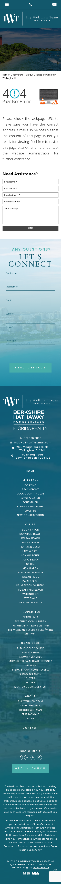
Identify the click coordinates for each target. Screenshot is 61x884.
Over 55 (30, 511)
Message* (11, 340)
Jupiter (30, 564)
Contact (30, 728)
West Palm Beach (30, 602)
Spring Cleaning (30, 674)
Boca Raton (30, 529)
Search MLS (30, 617)
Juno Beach (30, 559)
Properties (30, 612)
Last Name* (12, 286)
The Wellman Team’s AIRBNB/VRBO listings (30, 631)
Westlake (30, 598)
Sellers (30, 682)
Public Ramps (30, 652)
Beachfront (30, 489)
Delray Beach (30, 538)
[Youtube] (26, 757)
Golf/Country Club (30, 493)
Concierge (30, 643)
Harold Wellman (30, 710)
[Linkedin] (32, 757)
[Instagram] (39, 757)
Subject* (10, 313)
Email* (9, 300)
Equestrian (30, 502)
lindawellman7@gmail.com (32, 442)
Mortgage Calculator (30, 687)
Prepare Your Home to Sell (30, 669)
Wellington (30, 594)
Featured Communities (30, 621)
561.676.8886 (32, 438)
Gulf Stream (30, 542)
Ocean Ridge (30, 577)
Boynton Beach (30, 534)
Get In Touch (30, 768)
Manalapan (30, 568)
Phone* (9, 327)
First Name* (11, 273)
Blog (30, 718)
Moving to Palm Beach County (30, 661)
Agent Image (41, 867)
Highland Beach (30, 547)
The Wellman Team (30, 701)
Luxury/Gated (30, 498)
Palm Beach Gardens (30, 585)
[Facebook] (20, 757)
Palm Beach (30, 581)
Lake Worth (30, 551)
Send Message (30, 367)
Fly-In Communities (30, 506)
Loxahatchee (31, 555)
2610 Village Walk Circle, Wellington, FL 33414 (32, 448)
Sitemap (32, 864)
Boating (30, 485)
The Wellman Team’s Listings (30, 625)
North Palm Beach (30, 572)
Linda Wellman (30, 705)
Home (30, 471)
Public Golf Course (30, 648)
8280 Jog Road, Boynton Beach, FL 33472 (33, 456)
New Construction (30, 515)
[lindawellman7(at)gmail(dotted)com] (54, 5)
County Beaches (30, 656)
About (30, 696)
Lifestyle (30, 480)
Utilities (30, 665)
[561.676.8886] (30, 4)
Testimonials (30, 714)
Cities (30, 524)
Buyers (30, 678)
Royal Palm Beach (30, 589)
